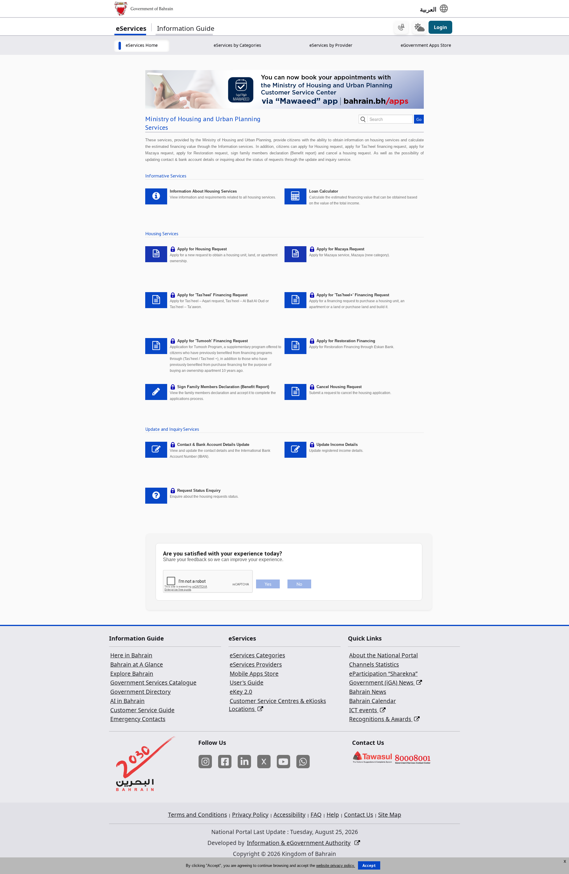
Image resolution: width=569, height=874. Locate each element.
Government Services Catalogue (153, 682)
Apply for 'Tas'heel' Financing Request (212, 295)
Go (418, 119)
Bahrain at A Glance (136, 664)
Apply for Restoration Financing (346, 341)
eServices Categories (257, 655)
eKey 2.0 (241, 692)
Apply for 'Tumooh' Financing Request (212, 341)
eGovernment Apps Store (426, 45)
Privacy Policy (250, 815)
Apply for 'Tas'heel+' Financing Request (353, 295)
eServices (131, 28)
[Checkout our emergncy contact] (401, 27)
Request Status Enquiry (198, 490)
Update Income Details (337, 444)
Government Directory (140, 692)
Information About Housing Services (203, 191)
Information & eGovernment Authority (299, 843)
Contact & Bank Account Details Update (213, 444)
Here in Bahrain (131, 655)
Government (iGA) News (382, 682)
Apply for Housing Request (202, 249)
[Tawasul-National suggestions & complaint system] (372, 758)
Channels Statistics (374, 664)
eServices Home (142, 45)
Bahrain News (367, 692)
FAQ (316, 815)
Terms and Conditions (197, 815)
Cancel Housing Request (339, 387)
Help (333, 815)
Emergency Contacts (137, 719)
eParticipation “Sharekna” (383, 674)
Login (440, 27)
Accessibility (290, 815)
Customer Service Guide (142, 710)
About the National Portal (383, 655)
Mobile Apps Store (254, 674)
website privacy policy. (335, 865)
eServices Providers (256, 664)
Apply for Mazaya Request (340, 249)
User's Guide (246, 682)
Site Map (389, 815)
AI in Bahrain (127, 701)
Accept (369, 865)
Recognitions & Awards (381, 719)
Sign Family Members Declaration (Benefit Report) (223, 387)
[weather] (419, 27)
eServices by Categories (237, 45)
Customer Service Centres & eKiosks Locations (277, 705)
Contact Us (358, 815)
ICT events (363, 710)
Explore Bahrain (131, 674)
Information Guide (185, 28)
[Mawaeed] (284, 89)
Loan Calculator (323, 191)
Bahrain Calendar (372, 701)
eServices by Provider (330, 45)
